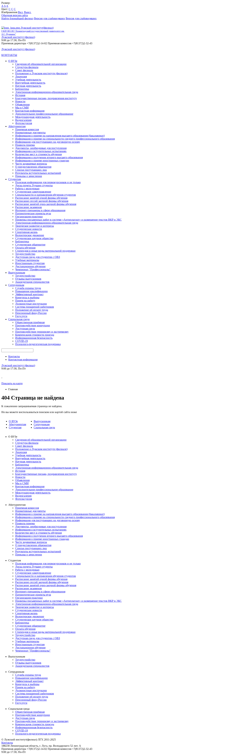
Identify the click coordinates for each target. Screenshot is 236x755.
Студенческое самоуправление (33, 191)
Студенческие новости (28, 229)
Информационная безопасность (34, 337)
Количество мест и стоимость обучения (38, 154)
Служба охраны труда (28, 288)
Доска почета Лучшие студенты (34, 185)
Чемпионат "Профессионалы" (33, 269)
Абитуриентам (17, 126)
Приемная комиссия (27, 129)
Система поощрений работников (34, 306)
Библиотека (22, 88)
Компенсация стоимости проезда (34, 334)
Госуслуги (21, 316)
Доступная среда (25, 328)
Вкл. (20, 12)
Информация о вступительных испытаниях (41, 151)
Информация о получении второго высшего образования (49, 157)
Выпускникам (16, 272)
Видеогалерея (23, 120)
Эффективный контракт (29, 294)
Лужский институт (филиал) (18, 37)
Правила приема (25, 144)
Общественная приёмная (30, 322)
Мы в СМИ (22, 107)
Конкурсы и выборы (27, 297)
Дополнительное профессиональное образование (44, 113)
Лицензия (21, 76)
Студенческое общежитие (30, 244)
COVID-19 (21, 341)
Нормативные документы (30, 132)
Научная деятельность (28, 85)
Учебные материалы (27, 260)
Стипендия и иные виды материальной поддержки (45, 250)
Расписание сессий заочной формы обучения (41, 201)
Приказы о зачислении (28, 176)
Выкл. (27, 12)
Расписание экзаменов (28, 207)
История (20, 95)
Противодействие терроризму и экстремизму (42, 331)
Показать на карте (12, 383)
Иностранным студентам (30, 263)
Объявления (22, 104)
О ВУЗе (12, 60)
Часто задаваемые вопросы (31, 163)
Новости (20, 101)
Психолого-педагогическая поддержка (38, 344)
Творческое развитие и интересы (34, 225)
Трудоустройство (25, 253)
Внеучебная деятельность (30, 82)
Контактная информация (29, 110)
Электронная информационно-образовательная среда (46, 92)
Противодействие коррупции (32, 325)
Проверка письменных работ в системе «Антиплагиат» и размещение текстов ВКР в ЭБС (68, 219)
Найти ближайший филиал (17, 18)
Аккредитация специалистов (32, 281)
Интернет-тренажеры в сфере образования (40, 210)
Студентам (14, 179)
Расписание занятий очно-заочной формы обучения (45, 204)
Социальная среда (19, 319)
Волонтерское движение (29, 235)
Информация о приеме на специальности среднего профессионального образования (65, 138)
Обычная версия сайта (14, 15)
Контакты (14, 356)
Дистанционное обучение (30, 266)
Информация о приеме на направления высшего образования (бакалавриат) (60, 135)
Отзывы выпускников (28, 278)
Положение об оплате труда (31, 309)
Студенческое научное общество (34, 238)
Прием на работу (25, 300)
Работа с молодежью (27, 188)
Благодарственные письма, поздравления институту (46, 98)
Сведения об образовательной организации (41, 64)
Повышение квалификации (31, 291)
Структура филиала (26, 67)
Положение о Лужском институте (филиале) (41, 73)
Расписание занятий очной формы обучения (41, 197)
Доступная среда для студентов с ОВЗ (37, 257)
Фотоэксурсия (23, 123)
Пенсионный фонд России (31, 313)
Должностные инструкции (31, 303)
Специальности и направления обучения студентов (45, 194)
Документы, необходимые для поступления (41, 148)
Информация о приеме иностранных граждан (42, 160)
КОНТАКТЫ (9, 55)
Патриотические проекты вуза (33, 213)
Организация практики (29, 216)
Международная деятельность (32, 116)
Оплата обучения (25, 247)
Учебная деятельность (28, 79)
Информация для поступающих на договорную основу (47, 141)
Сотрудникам (16, 285)
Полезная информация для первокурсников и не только (48, 182)
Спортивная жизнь (26, 232)
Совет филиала (24, 70)
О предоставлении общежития (33, 166)
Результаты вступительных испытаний (38, 173)
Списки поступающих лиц (31, 169)
